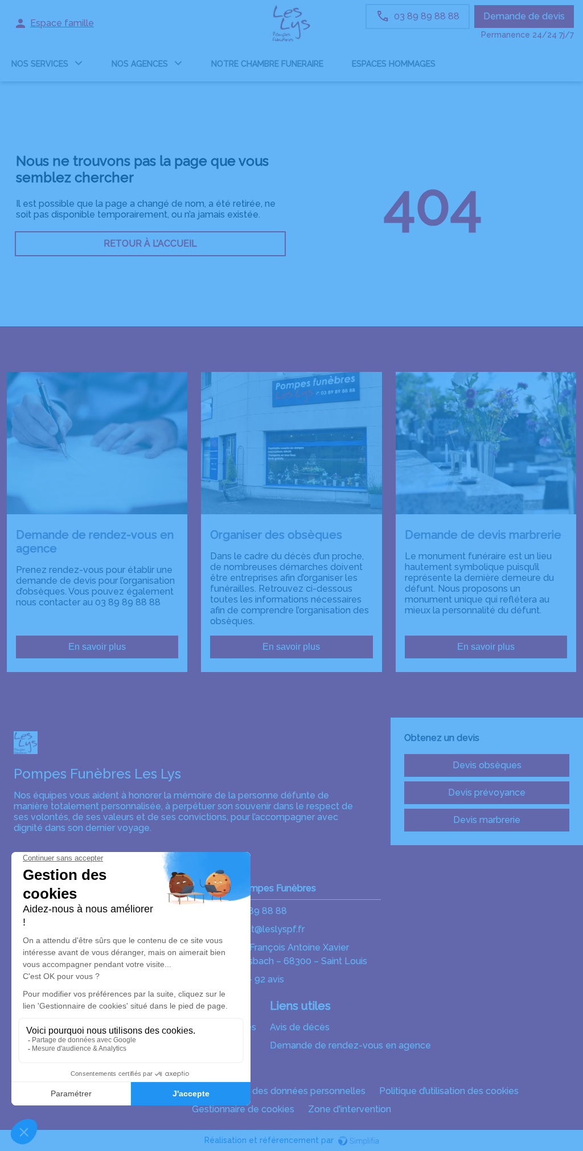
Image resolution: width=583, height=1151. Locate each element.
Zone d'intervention (349, 1109)
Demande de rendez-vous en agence (350, 1045)
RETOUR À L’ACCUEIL (150, 243)
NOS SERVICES (39, 63)
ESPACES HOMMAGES (394, 63)
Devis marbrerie (486, 819)
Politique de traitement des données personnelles (258, 1091)
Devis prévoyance (486, 792)
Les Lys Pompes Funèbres (259, 888)
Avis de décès (300, 1027)
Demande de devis (524, 16)
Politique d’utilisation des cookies (449, 1091)
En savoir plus (97, 647)
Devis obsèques (487, 765)
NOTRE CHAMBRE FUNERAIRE (267, 63)
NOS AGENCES (140, 63)
